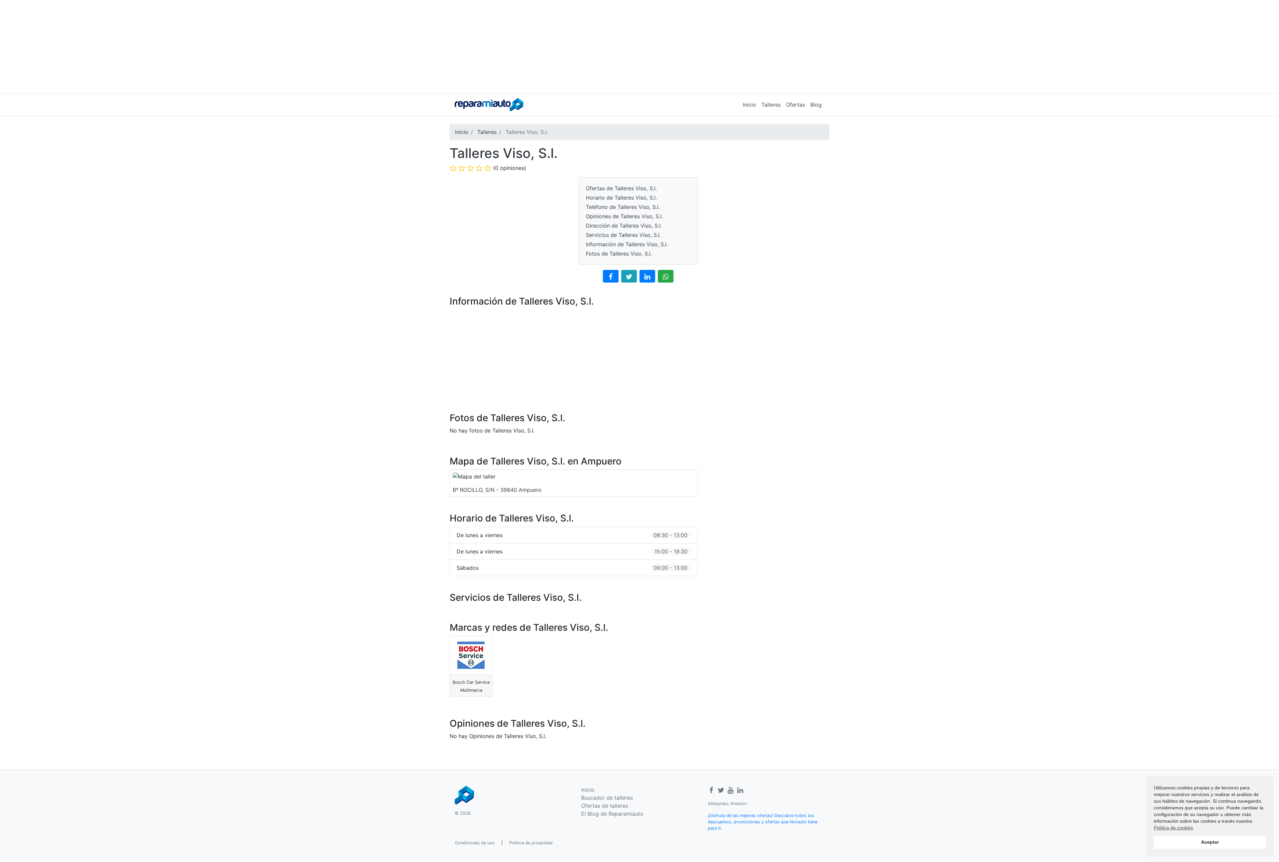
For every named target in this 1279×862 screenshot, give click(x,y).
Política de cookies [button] (1173, 827)
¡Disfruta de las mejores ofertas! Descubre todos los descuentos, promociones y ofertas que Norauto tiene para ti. (762, 822)
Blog (816, 104)
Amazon (738, 803)
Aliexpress (718, 803)
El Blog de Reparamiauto (612, 813)
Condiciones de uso (475, 842)
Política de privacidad (531, 842)
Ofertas (795, 104)
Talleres (771, 104)
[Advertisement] (639, 46)
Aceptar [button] (1210, 842)
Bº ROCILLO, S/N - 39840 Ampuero (497, 489)
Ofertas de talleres (604, 805)
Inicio (749, 104)
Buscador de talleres (607, 797)
